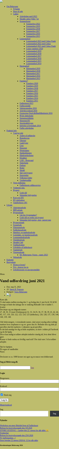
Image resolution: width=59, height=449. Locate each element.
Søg (1, 409)
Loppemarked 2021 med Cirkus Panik (41, 46)
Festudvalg (17, 225)
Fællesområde (25, 106)
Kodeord (3, 386)
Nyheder (16, 9)
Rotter (22, 168)
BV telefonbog (19, 200)
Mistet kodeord (6, 405)
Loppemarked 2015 (33, 61)
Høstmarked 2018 (33, 71)
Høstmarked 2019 (33, 68)
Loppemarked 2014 (33, 63)
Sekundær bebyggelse (28, 195)
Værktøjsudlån (25, 180)
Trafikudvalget (18, 245)
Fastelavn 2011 (32, 101)
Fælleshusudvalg (19, 230)
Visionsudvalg (18, 252)
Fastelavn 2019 (32, 86)
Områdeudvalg (19, 240)
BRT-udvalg (17, 210)
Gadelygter (24, 143)
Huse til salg (18, 11)
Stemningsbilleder (27, 118)
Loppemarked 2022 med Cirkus (38, 44)
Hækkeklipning (26, 153)
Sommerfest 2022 (33, 24)
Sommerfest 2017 (33, 31)
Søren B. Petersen (17, 289)
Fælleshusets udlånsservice (30, 185)
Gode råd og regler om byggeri (32, 217)
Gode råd (23, 193)
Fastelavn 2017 (32, 91)
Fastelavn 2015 (32, 96)
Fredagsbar (4, 433)
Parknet (23, 165)
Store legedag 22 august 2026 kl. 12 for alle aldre (19, 440)
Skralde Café (18, 242)
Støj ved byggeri (26, 173)
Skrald (22, 170)
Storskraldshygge (26, 123)
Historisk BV (25, 121)
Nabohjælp (24, 163)
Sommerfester (25, 21)
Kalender (10, 260)
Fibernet (23, 140)
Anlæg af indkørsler (27, 135)
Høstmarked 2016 (33, 76)
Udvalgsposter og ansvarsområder (26, 270)
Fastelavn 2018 (32, 88)
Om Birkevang (12, 6)
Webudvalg (17, 257)
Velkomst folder (26, 178)
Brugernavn (4, 378)
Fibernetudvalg (19, 227)
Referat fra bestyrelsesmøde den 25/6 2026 (16, 435)
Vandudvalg (17, 250)
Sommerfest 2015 (33, 36)
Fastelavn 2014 (32, 98)
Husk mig (7, 395)
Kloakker (23, 158)
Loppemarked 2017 (33, 56)
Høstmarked (24, 66)
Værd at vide (18, 133)
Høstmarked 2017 (33, 73)
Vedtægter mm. (19, 188)
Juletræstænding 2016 (28, 108)
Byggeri (16, 190)
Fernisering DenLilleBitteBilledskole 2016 (36, 113)
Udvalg (9, 205)
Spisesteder (24, 175)
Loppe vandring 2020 (34, 49)
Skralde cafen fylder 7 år (29, 19)
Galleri (15, 14)
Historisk (23, 148)
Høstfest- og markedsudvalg (24, 232)
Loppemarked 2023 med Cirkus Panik (41, 41)
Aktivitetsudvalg (19, 207)
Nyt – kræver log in (20, 267)
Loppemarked (25, 39)
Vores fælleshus (19, 183)
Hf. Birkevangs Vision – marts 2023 (34, 255)
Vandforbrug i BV (20, 202)
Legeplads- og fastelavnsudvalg (25, 235)
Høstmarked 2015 (33, 78)
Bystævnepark (18, 222)
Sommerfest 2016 (33, 34)
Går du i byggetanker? (28, 215)
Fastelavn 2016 (32, 93)
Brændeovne (25, 138)
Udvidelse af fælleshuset (22, 247)
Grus (22, 145)
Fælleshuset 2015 (26, 103)
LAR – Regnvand (26, 160)
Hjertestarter (24, 150)
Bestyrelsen (11, 262)
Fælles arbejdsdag (27, 128)
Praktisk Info (12, 130)
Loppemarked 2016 (33, 58)
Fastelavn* (24, 81)
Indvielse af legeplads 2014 (30, 126)
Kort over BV (18, 198)
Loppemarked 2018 (33, 53)
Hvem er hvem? (19, 265)
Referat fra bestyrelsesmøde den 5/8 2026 (16, 428)
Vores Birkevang (20, 292)
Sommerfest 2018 (33, 29)
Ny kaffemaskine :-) (8, 438)
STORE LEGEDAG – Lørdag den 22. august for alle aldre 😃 (24, 430)
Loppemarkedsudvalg (21, 237)
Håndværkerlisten (26, 155)
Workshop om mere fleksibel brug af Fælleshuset (19, 425)
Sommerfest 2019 (33, 26)
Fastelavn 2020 (32, 83)
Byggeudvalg (18, 212)
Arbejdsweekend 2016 (28, 111)
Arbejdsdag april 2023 (28, 16)
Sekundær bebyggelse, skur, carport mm (35, 220)
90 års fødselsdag (26, 116)
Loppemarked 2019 (33, 51)
